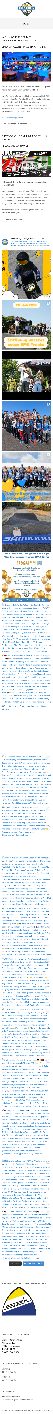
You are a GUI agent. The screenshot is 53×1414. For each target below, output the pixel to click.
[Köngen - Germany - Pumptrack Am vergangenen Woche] (26, 830)
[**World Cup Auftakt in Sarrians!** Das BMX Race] (26, 931)
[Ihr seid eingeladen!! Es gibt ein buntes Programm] (26, 577)
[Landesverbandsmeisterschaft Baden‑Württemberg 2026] (26, 881)
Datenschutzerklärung (9, 1410)
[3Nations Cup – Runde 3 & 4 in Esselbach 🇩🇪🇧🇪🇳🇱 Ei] (26, 1083)
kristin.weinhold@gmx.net (12, 117)
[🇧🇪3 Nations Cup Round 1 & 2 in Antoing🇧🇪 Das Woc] (26, 1234)
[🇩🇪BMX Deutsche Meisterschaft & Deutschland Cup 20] (26, 678)
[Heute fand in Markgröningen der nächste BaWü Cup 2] (26, 476)
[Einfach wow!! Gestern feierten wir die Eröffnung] (26, 325)
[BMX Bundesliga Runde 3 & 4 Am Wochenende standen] (26, 982)
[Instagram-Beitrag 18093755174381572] (26, 375)
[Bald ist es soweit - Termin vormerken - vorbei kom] (26, 729)
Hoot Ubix (31, 1410)
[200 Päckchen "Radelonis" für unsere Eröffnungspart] (26, 527)
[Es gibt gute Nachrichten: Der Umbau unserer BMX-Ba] (26, 274)
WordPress (46, 1410)
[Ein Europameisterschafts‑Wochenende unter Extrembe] (26, 779)
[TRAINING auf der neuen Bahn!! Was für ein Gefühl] (26, 426)
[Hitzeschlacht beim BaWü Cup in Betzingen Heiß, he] (26, 628)
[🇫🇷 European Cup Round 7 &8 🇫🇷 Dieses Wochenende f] (26, 1133)
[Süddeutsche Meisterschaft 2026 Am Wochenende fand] (26, 1184)
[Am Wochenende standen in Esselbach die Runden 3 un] (26, 1032)
